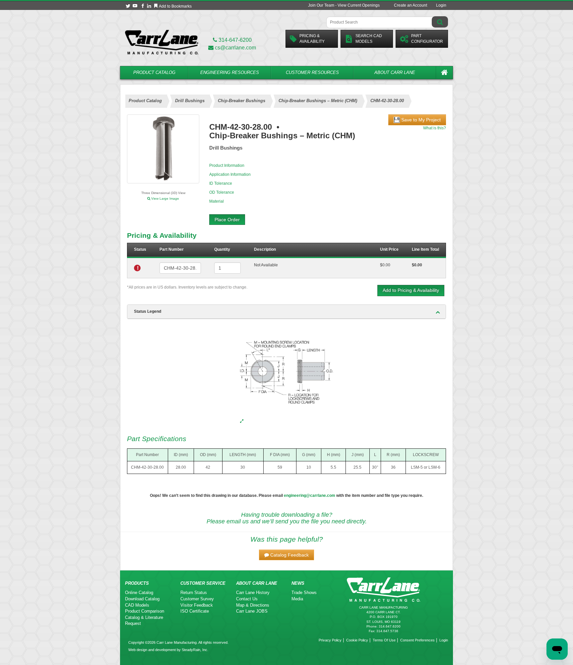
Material (216, 201)
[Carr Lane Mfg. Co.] (161, 42)
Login (441, 5)
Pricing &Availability (312, 38)
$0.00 (385, 265)
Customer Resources (312, 72)
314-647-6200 (234, 40)
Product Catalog (154, 72)
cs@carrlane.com (235, 47)
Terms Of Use (384, 640)
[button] (286, 555)
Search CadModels (368, 38)
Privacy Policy (330, 640)
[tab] (286, 312)
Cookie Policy (357, 640)
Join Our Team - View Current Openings (344, 5)
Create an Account (410, 5)
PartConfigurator (427, 38)
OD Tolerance (221, 192)
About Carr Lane (394, 72)
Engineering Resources (229, 72)
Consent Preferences (417, 640)
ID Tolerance (220, 183)
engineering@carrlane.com (309, 495)
